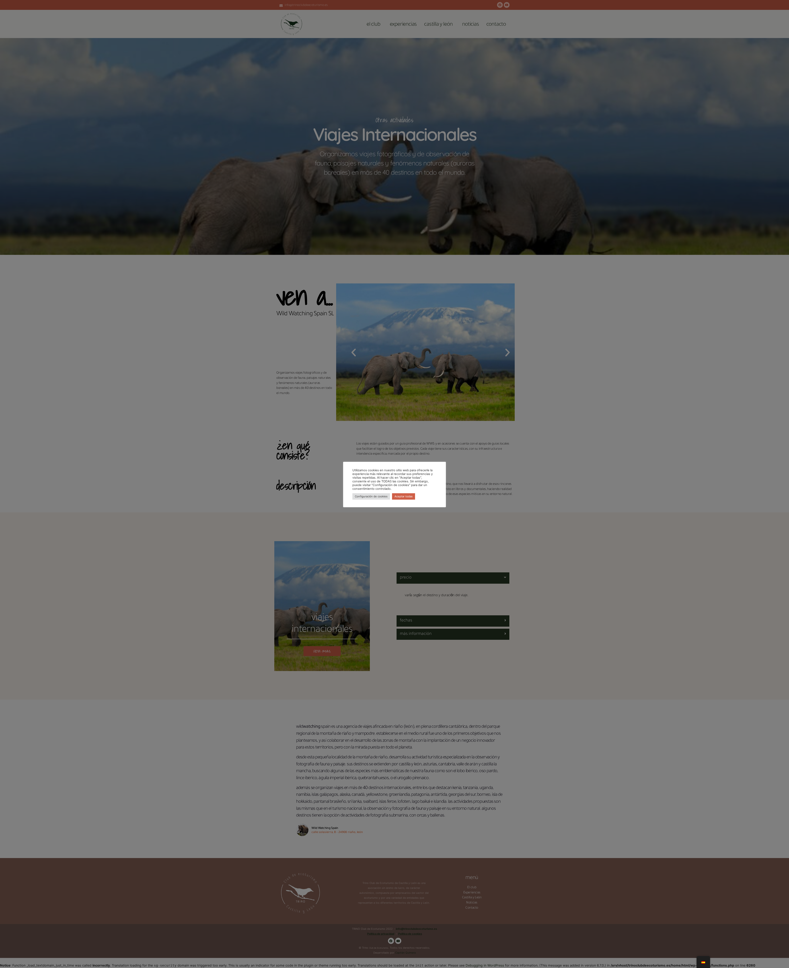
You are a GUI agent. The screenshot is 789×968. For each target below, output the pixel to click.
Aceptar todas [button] (403, 496)
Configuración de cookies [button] (371, 496)
